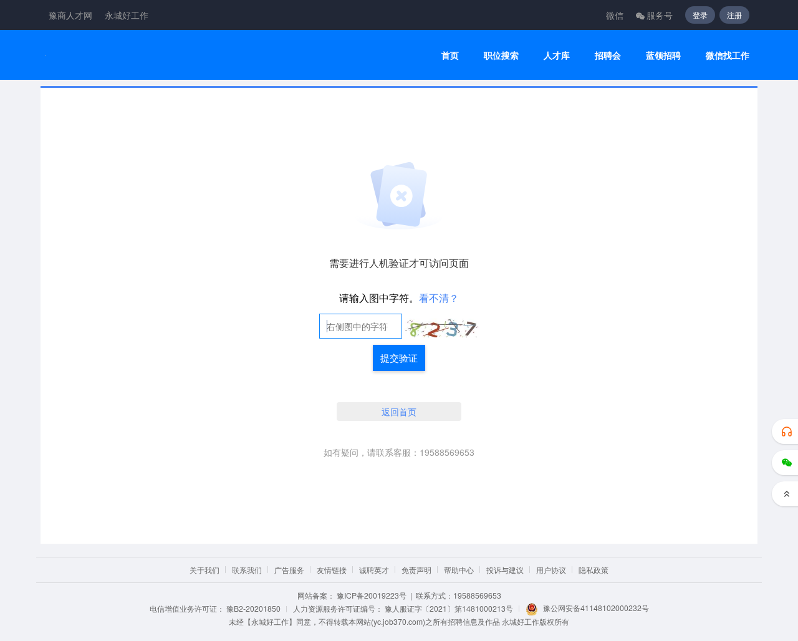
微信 (614, 15)
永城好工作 (126, 15)
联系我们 (247, 569)
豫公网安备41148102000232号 (596, 607)
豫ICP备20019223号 (371, 595)
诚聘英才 (374, 569)
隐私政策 (593, 569)
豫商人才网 (70, 15)
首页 (450, 55)
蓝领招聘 (663, 55)
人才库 (557, 55)
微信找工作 (727, 55)
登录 (700, 14)
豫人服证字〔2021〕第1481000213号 (449, 608)
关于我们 (204, 569)
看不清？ (439, 298)
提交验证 (399, 357)
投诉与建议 (505, 569)
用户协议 (551, 569)
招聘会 (608, 55)
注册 (734, 14)
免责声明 (416, 569)
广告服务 (289, 569)
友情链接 (332, 569)
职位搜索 (501, 55)
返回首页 (399, 411)
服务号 (660, 15)
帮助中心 (459, 569)
